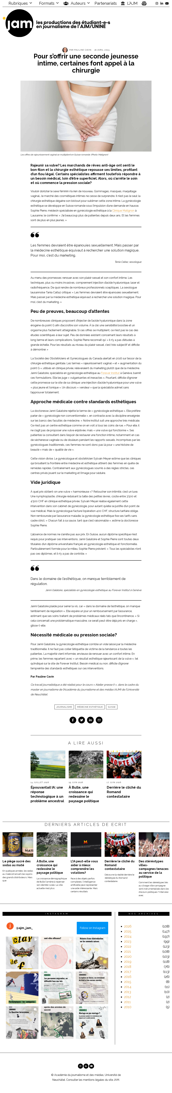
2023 (127, 941)
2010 (127, 1007)
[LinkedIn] (162, 3)
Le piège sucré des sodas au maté (17, 863)
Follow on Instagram (92, 928)
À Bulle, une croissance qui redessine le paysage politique (50, 867)
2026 (128, 926)
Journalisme (64, 707)
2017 (127, 972)
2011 (127, 1002)
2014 (127, 987)
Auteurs (77, 3)
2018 (127, 967)
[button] (22, 953)
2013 (127, 992)
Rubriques (18, 3)
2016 (127, 977)
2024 (128, 936)
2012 (127, 997)
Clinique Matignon (123, 210)
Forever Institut (110, 373)
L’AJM (132, 3)
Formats (46, 3)
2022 (127, 946)
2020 (128, 957)
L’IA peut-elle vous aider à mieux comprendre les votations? (84, 867)
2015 (127, 982)
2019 (127, 962)
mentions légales (93, 1079)
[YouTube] (166, 3)
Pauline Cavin (83, 50)
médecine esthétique (90, 707)
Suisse (112, 707)
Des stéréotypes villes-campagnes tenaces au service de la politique (153, 868)
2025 (127, 931)
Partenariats (106, 3)
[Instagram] (157, 3)
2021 (127, 952)
